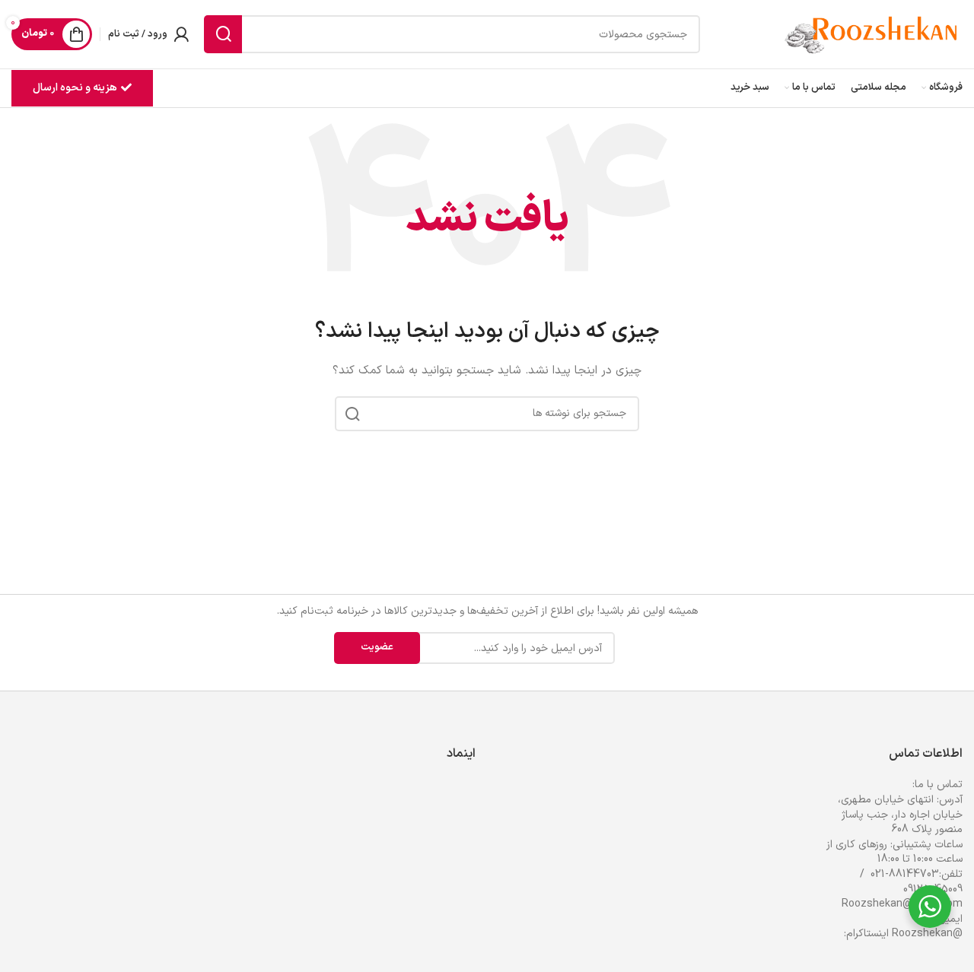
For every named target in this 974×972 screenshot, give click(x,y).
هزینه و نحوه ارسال (75, 88)
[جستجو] (223, 34)
